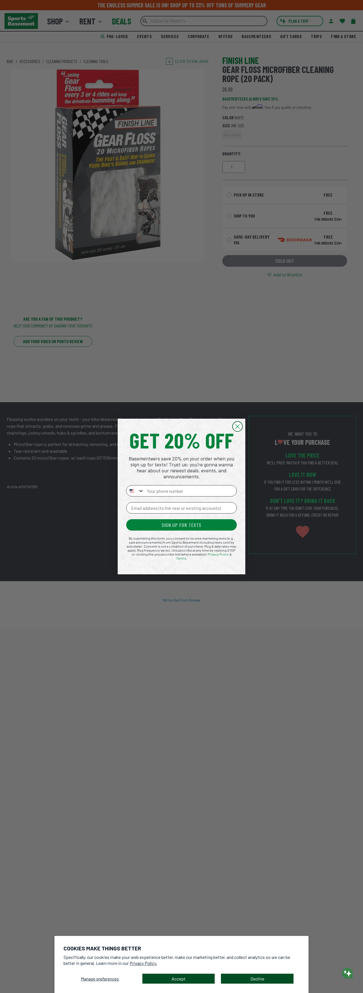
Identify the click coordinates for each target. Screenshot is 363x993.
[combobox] (135, 490)
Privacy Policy (218, 554)
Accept (178, 978)
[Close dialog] (237, 426)
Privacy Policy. (143, 963)
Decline (257, 978)
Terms (181, 558)
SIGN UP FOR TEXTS (181, 525)
